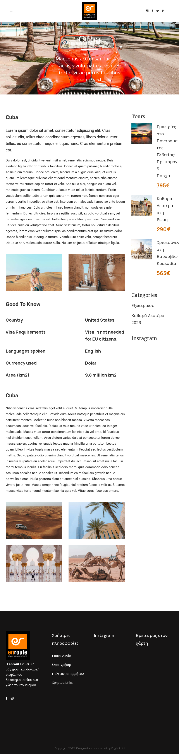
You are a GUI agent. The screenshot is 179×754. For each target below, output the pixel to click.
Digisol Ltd (118, 748)
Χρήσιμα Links (62, 682)
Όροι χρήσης (62, 664)
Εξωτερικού (142, 305)
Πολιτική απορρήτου (68, 673)
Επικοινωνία (61, 655)
